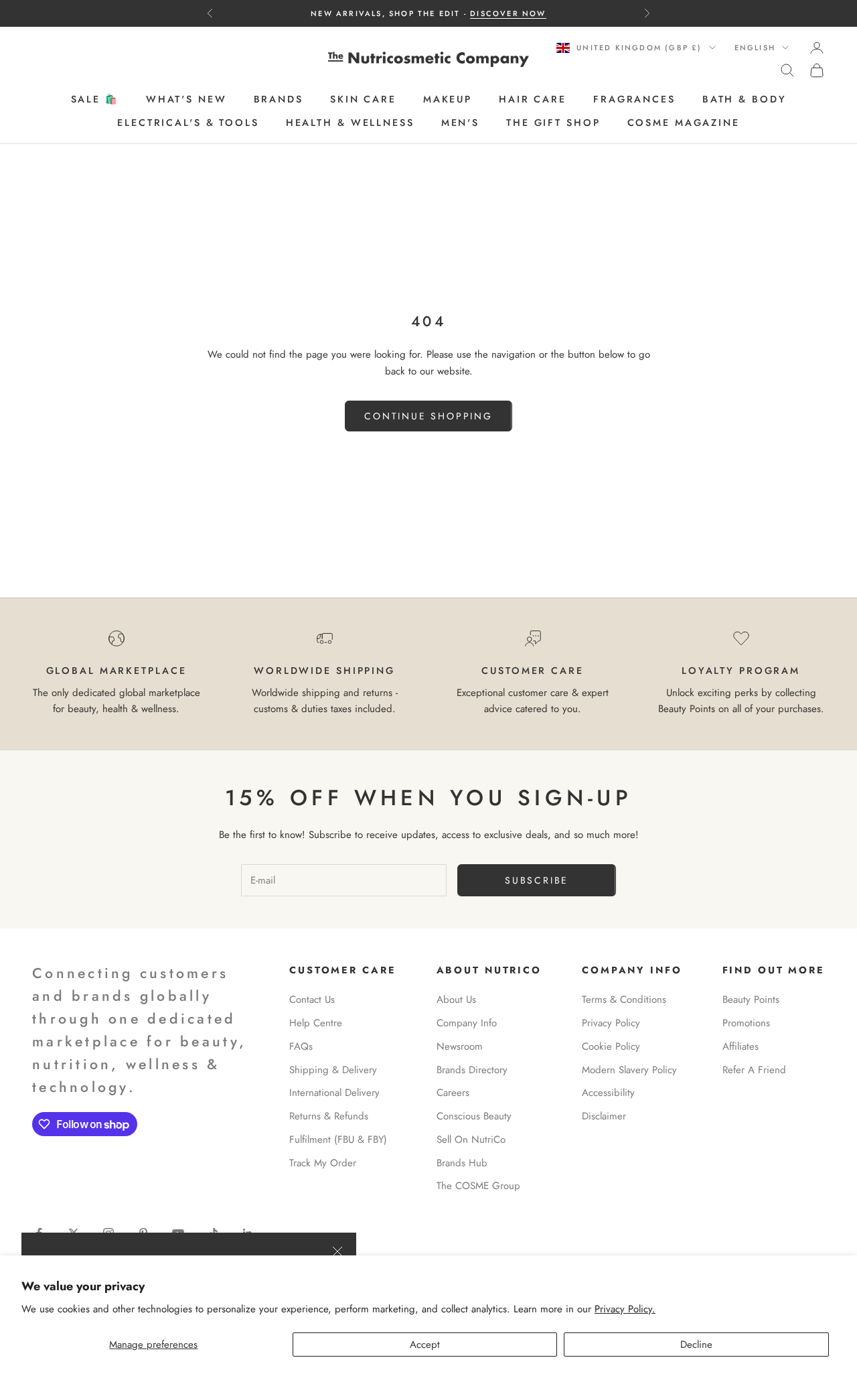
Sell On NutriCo (471, 1139)
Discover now (508, 13)
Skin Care (363, 100)
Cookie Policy (611, 1046)
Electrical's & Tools (188, 122)
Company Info (467, 1023)
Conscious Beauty (474, 1116)
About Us (456, 999)
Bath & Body (744, 100)
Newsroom (460, 1046)
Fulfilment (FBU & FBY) (338, 1139)
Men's (460, 122)
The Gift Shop (553, 122)
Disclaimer (604, 1116)
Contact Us (312, 999)
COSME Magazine (683, 122)
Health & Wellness (350, 122)
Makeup (447, 100)
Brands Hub (462, 1163)
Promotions (746, 1023)
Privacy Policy (611, 1023)
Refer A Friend (754, 1069)
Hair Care (532, 100)
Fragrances (634, 100)
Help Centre (315, 1023)
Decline (696, 1344)
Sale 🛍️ (95, 100)
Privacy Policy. (625, 1309)
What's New (186, 100)
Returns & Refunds (328, 1116)
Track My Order (322, 1163)
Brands (278, 100)
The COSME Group (478, 1185)
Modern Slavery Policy (629, 1069)
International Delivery (334, 1092)
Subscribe (536, 880)
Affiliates (740, 1046)
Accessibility (608, 1092)
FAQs (301, 1046)
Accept (425, 1344)
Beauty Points (750, 999)
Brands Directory (472, 1069)
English (754, 47)
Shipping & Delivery (333, 1069)
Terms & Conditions (624, 999)
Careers (453, 1092)
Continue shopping (428, 416)
